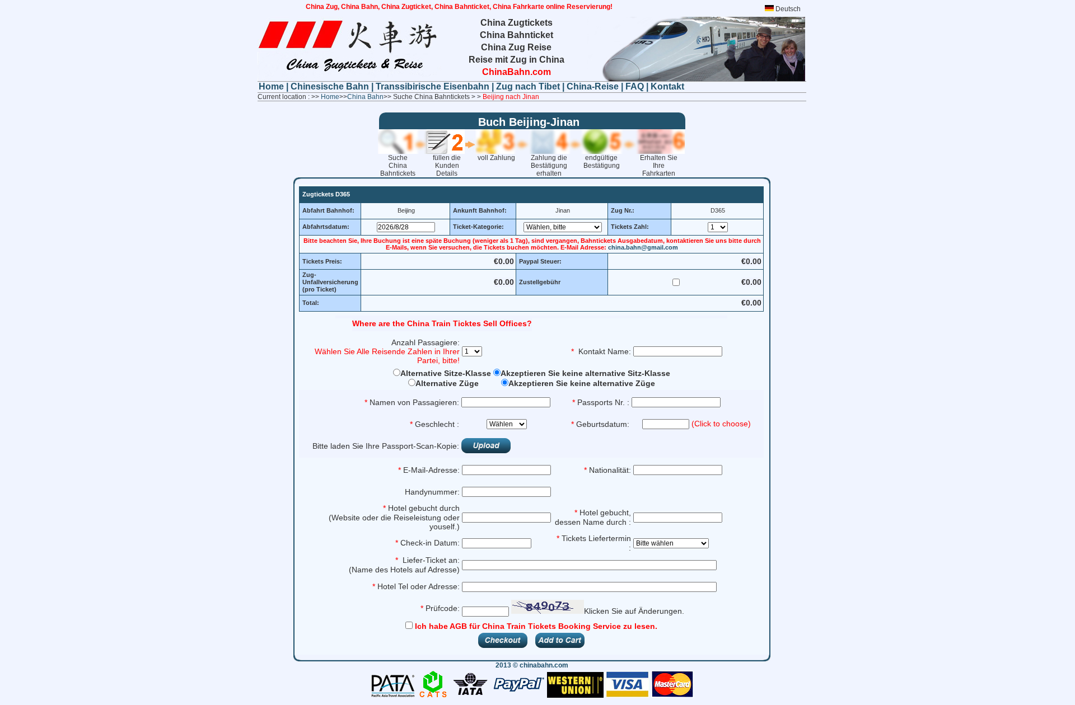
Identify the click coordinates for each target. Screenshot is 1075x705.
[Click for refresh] (547, 607)
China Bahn (365, 97)
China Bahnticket (516, 35)
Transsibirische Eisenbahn (434, 86)
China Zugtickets (516, 22)
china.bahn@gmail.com (643, 247)
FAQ (634, 86)
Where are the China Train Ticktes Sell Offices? (442, 323)
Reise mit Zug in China (516, 59)
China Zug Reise (516, 47)
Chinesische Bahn (331, 86)
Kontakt (667, 86)
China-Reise (593, 86)
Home (272, 86)
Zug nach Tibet (528, 86)
